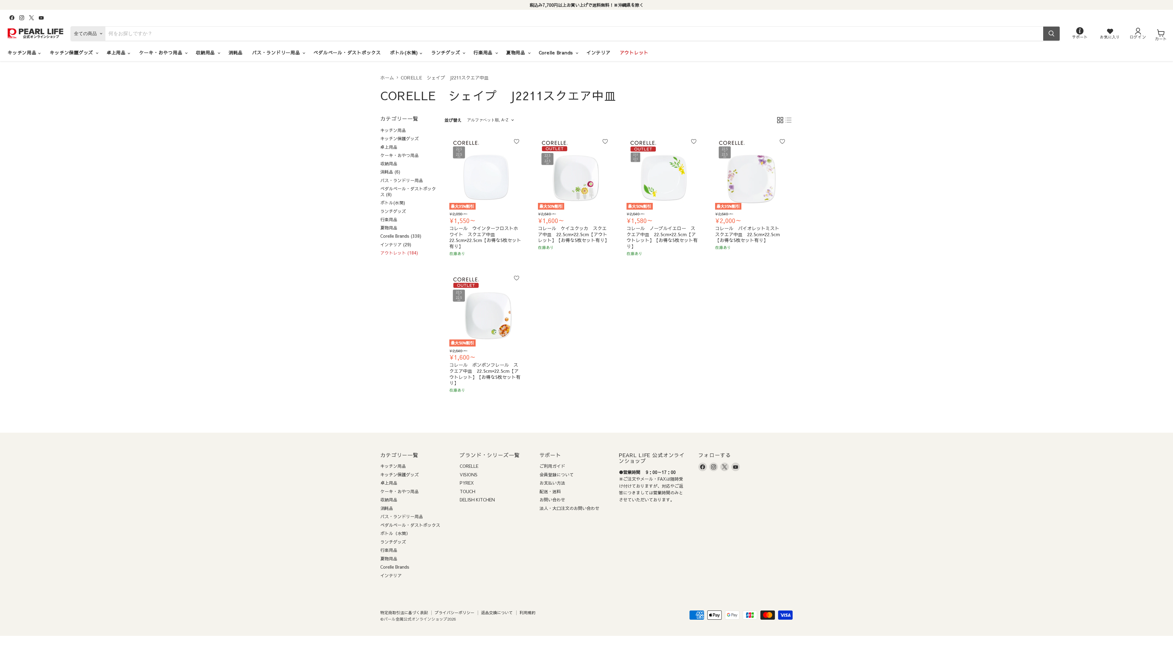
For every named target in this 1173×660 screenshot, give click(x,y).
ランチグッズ (446, 52)
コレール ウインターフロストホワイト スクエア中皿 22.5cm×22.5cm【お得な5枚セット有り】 (485, 237)
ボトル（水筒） (395, 533)
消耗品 (235, 52)
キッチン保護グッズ (72, 52)
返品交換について (497, 612)
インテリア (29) (395, 244)
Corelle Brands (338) (400, 236)
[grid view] (780, 120)
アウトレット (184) (399, 253)
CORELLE (469, 466)
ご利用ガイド (552, 466)
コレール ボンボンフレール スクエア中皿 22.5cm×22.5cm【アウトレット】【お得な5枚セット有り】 (485, 373)
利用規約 (527, 612)
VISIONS (468, 474)
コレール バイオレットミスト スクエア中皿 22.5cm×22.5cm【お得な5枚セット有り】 (749, 234)
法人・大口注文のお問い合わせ (569, 508)
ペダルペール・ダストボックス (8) (408, 191)
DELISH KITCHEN (477, 500)
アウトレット (634, 52)
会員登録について (556, 474)
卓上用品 (117, 52)
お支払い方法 (552, 483)
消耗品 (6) (390, 172)
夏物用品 (516, 52)
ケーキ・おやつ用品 (162, 52)
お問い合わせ (552, 500)
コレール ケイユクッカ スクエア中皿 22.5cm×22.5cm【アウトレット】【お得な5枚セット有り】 (573, 234)
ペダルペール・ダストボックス (347, 52)
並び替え (453, 120)
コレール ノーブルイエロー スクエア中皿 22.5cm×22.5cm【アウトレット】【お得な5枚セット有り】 (662, 237)
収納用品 (206, 52)
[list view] (788, 120)
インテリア (598, 52)
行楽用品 (484, 52)
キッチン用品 (23, 52)
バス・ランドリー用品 (277, 52)
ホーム (387, 77)
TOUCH (467, 491)
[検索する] (1051, 34)
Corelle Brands (557, 52)
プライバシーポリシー (454, 612)
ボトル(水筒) (405, 52)
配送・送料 (550, 491)
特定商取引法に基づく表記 (404, 612)
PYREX (467, 483)
